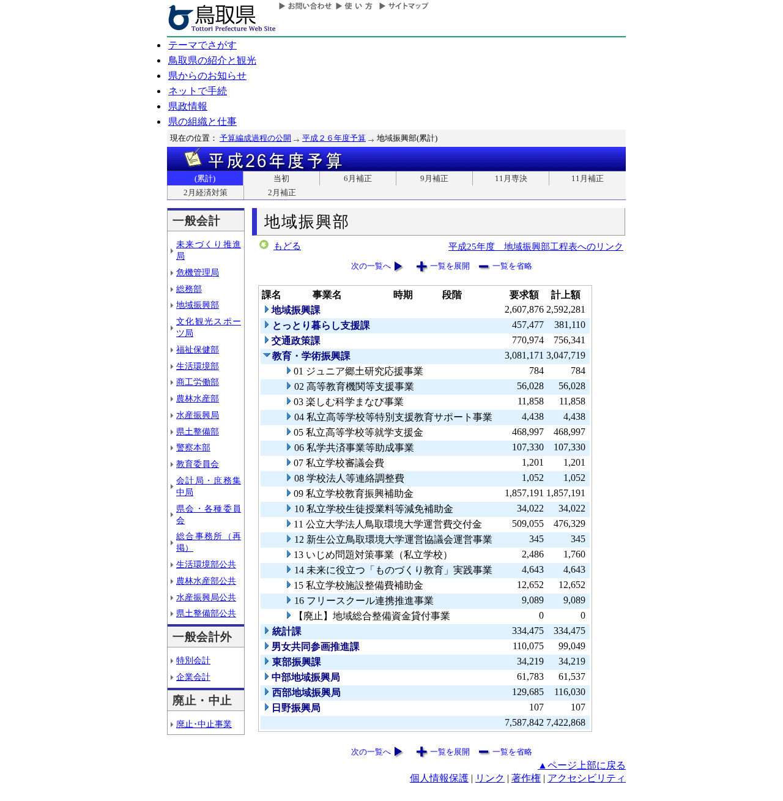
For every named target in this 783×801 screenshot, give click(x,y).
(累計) (205, 178)
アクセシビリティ (586, 778)
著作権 (526, 778)
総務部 (189, 289)
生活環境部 (197, 366)
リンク (490, 778)
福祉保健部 (197, 349)
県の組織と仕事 (202, 121)
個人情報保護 (439, 778)
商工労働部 (197, 382)
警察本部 (193, 447)
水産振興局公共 (206, 597)
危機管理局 (197, 272)
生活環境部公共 (206, 564)
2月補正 (282, 192)
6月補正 (358, 178)
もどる (287, 246)
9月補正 (434, 178)
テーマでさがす (202, 45)
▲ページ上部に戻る (582, 765)
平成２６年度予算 (334, 138)
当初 (281, 178)
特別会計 (193, 660)
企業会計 (193, 677)
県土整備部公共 (206, 613)
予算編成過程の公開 (255, 138)
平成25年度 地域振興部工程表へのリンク (535, 246)
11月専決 (511, 178)
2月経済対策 (206, 192)
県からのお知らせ (207, 75)
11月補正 (587, 178)
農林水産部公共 (206, 581)
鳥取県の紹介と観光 (212, 60)
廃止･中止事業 (204, 724)
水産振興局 (197, 415)
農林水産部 (197, 398)
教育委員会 (197, 464)
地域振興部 (197, 305)
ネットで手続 (197, 91)
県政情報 (187, 106)
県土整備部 (197, 431)
